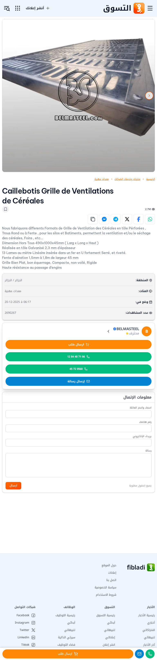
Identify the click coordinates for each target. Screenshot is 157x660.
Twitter (24, 630)
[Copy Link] (93, 219)
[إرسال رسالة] (139, 653)
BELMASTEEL (128, 329)
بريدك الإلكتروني (142, 436)
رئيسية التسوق (105, 615)
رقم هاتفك (145, 422)
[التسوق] (139, 8)
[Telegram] (116, 219)
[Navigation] (150, 8)
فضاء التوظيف (66, 645)
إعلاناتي (110, 637)
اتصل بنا (111, 580)
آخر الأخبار (149, 645)
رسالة (148, 450)
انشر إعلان (109, 645)
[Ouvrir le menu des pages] (17, 8)
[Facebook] (139, 219)
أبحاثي (111, 622)
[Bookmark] (5, 209)
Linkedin (23, 637)
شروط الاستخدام (106, 595)
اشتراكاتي (148, 630)
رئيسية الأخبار (146, 615)
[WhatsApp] (150, 219)
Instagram (22, 623)
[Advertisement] (78, 524)
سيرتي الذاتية (66, 637)
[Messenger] (104, 219)
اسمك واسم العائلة (140, 407)
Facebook (23, 615)
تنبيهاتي (149, 637)
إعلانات (112, 572)
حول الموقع (109, 565)
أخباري (151, 622)
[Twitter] (127, 219)
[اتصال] (150, 653)
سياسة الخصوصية (105, 587)
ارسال (13, 485)
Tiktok (25, 645)
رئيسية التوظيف (65, 615)
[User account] (7, 9)
